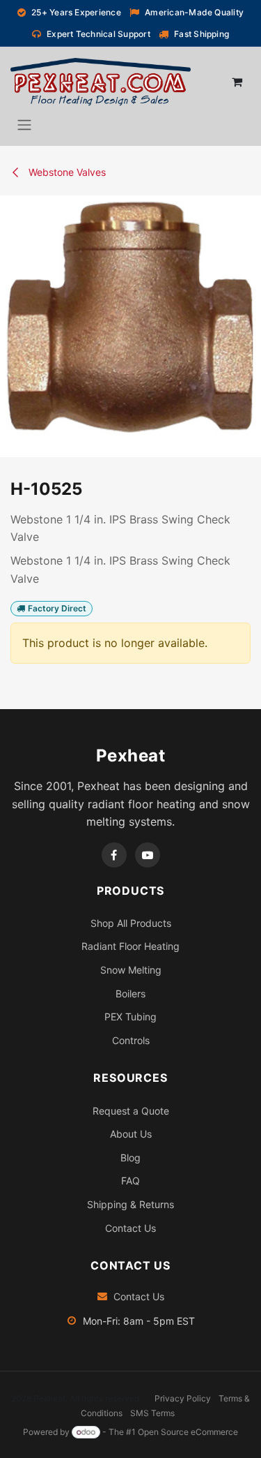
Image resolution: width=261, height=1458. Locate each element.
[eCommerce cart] (237, 82)
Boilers (130, 993)
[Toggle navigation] (24, 124)
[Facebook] (114, 855)
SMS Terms (152, 1413)
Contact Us (130, 1228)
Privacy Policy (183, 1398)
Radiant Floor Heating (130, 946)
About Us (131, 1134)
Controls (131, 1040)
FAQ (130, 1181)
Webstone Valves (66, 172)
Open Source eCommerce (188, 1432)
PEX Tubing (130, 1016)
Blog (130, 1157)
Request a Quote (131, 1111)
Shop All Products (130, 923)
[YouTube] (147, 855)
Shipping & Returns (130, 1204)
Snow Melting (130, 970)
